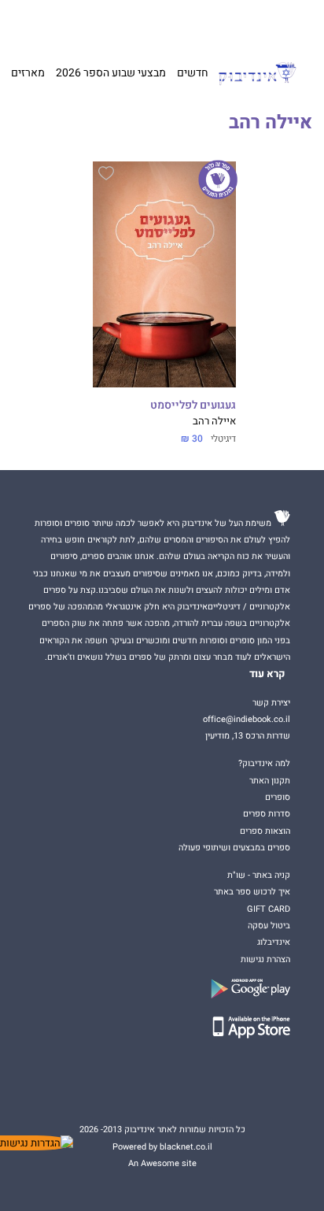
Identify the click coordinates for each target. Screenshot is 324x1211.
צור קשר (40, 23)
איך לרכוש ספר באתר (252, 891)
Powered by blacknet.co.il (162, 1147)
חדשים (192, 73)
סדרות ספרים (266, 813)
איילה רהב (214, 421)
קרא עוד (267, 674)
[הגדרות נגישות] (36, 1142)
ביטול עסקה (269, 925)
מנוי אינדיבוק (85, 23)
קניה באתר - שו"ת (258, 875)
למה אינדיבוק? (235, 23)
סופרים (277, 797)
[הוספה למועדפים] (106, 175)
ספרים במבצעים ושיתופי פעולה (234, 847)
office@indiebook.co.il (246, 719)
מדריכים (137, 24)
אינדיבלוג (273, 942)
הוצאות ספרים (265, 831)
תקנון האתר (269, 780)
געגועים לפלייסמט (193, 405)
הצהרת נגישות (265, 959)
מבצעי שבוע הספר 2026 (111, 73)
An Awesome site (162, 1163)
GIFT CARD (184, 23)
